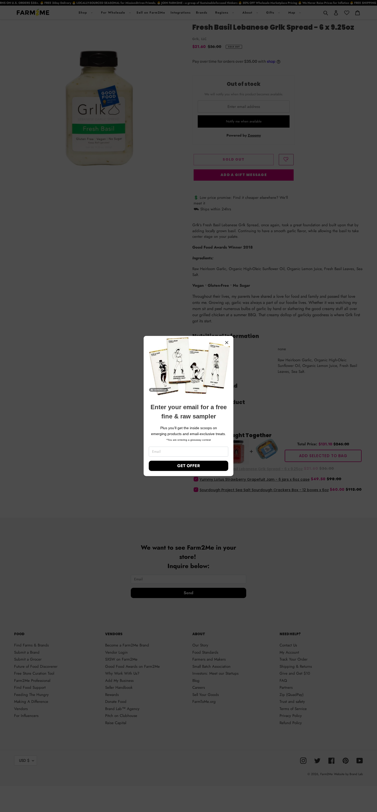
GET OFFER (188, 466)
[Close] (227, 342)
